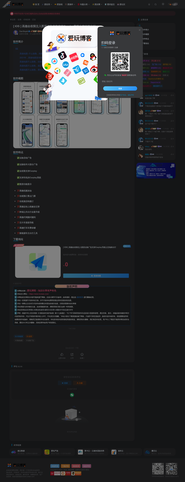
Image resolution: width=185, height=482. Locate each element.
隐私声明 (131, 95)
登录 (120, 88)
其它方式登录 (108, 47)
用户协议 (123, 95)
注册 (116, 47)
